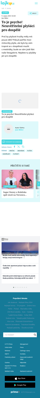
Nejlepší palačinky (13, 328)
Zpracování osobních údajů (26, 358)
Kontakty (22, 354)
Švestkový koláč (27, 328)
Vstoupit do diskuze (13, 142)
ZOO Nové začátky (13, 312)
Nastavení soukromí (26, 371)
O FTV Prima (8, 344)
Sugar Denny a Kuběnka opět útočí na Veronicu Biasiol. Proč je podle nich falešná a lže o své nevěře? (16, 193)
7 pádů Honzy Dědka (15, 315)
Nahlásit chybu (9, 371)
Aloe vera (10, 321)
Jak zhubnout (12, 302)
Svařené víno (10, 318)
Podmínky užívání (10, 357)
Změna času (31, 306)
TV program (21, 306)
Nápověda (23, 362)
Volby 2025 (28, 315)
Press (22, 347)
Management (24, 344)
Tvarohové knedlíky (28, 325)
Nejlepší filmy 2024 (25, 302)
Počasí (16, 309)
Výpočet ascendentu (12, 325)
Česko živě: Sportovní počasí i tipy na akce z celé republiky (19, 267)
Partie (10, 309)
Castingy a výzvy (25, 350)
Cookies (7, 362)
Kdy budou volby (26, 309)
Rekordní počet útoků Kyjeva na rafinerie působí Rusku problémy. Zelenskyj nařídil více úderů (19, 277)
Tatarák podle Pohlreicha (25, 318)
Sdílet (32, 14)
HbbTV (7, 354)
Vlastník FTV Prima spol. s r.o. (10, 367)
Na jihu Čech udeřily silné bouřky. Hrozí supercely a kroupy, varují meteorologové (20, 256)
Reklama (7, 350)
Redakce (22, 366)
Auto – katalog (27, 312)
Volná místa (8, 347)
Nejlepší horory (9, 306)
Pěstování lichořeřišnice (24, 321)
